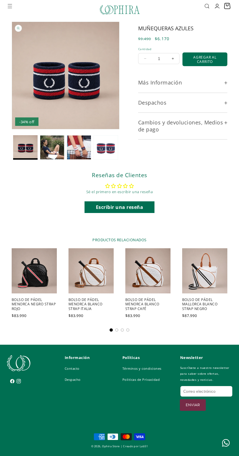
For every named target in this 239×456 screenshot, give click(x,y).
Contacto (72, 368)
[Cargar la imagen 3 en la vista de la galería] (79, 147)
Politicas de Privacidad (141, 379)
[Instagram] (16, 379)
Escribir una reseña (119, 207)
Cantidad (145, 49)
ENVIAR (193, 405)
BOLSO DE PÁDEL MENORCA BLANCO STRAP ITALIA (85, 304)
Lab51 (144, 446)
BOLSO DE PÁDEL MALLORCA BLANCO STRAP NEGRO (199, 304)
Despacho (73, 379)
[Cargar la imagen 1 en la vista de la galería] (25, 147)
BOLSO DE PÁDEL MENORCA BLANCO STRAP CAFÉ (142, 304)
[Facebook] (10, 379)
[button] (10, 6)
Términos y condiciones (141, 368)
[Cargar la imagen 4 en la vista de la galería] (106, 147)
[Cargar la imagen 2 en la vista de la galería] (52, 147)
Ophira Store (111, 446)
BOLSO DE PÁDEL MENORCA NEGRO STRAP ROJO (34, 304)
